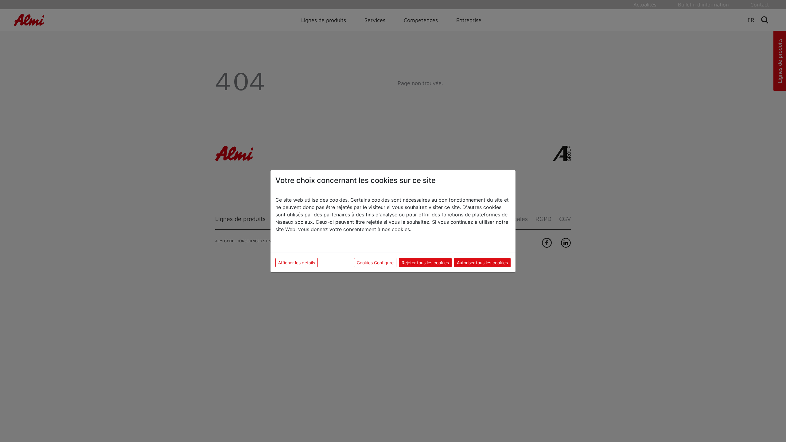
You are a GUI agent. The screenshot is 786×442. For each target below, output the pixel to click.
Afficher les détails (296, 262)
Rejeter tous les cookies (425, 262)
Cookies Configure (375, 262)
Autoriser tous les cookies (482, 262)
